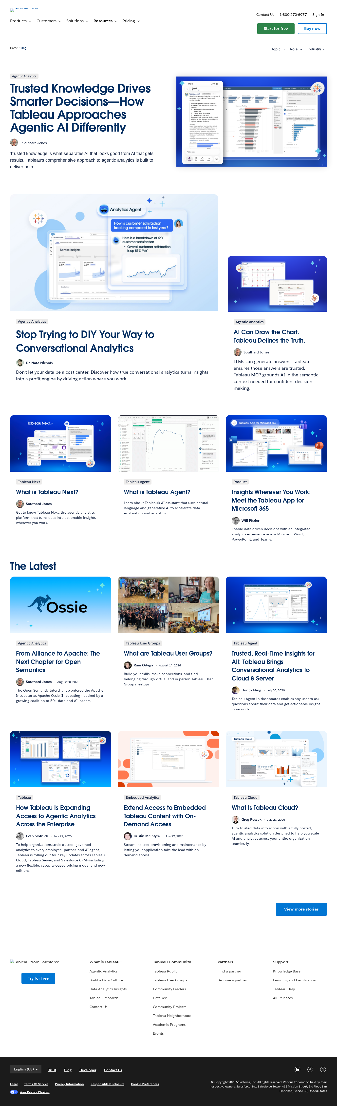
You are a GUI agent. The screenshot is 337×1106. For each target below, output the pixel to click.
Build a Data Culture (106, 980)
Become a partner (232, 980)
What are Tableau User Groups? (168, 653)
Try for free (38, 978)
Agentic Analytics (103, 971)
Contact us (265, 14)
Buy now (312, 28)
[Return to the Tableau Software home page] (28, 8)
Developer (87, 1070)
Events (158, 1033)
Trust (52, 1070)
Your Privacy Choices (35, 1092)
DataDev (160, 998)
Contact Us (98, 1007)
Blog (23, 48)
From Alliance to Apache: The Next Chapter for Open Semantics (58, 662)
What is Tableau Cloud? (265, 808)
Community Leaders (169, 989)
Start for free (276, 28)
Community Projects (169, 1007)
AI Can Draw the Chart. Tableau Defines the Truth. (269, 336)
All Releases (282, 998)
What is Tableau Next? (47, 492)
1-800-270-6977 (293, 14)
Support (280, 962)
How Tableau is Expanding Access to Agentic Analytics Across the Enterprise (56, 816)
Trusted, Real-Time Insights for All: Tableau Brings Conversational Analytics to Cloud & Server (273, 666)
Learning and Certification (294, 980)
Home (14, 48)
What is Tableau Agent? (157, 492)
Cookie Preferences (145, 1084)
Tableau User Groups (170, 980)
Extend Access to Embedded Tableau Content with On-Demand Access (165, 816)
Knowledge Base (286, 971)
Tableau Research (104, 998)
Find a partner (229, 971)
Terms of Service (36, 1084)
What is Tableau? (105, 962)
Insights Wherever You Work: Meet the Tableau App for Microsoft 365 (271, 500)
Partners (225, 962)
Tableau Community (172, 962)
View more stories (301, 909)
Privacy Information (69, 1084)
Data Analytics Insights (108, 989)
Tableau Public (165, 971)
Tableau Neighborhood (172, 1015)
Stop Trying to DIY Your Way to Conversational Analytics (85, 341)
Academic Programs (169, 1024)
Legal (14, 1084)
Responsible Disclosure (107, 1084)
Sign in (318, 14)
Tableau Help (284, 989)
